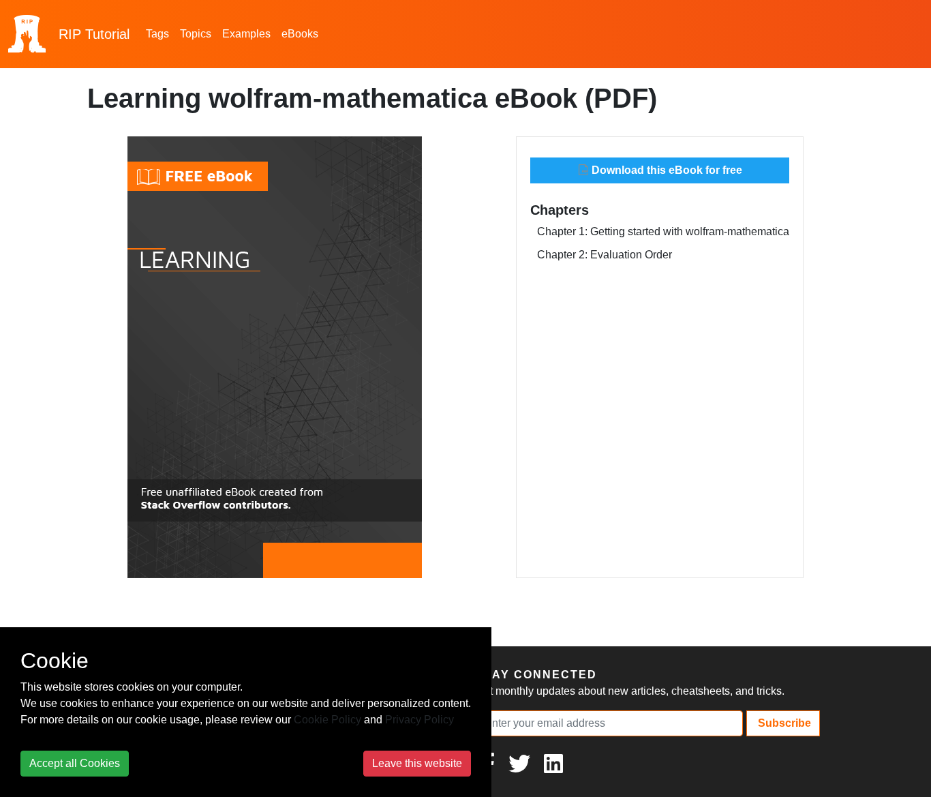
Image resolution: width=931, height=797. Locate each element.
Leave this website (417, 763)
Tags (157, 34)
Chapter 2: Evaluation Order (604, 254)
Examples (246, 34)
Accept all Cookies (74, 763)
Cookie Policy (327, 719)
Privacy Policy (419, 719)
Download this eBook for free (665, 170)
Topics (195, 34)
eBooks (299, 34)
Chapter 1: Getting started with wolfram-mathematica (663, 231)
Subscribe (783, 723)
